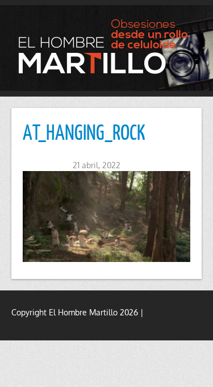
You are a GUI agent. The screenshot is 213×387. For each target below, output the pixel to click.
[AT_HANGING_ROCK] (106, 216)
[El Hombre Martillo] (106, 46)
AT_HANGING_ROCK (84, 131)
